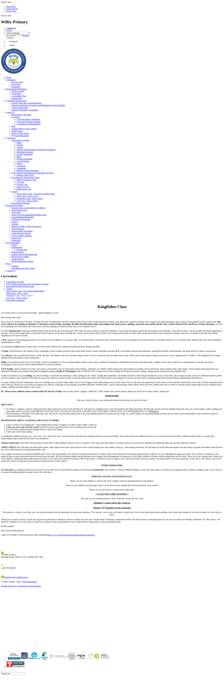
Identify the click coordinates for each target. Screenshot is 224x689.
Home (8, 77)
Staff (13, 126)
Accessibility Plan (18, 96)
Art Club (20, 182)
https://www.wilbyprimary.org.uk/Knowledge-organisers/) (71, 535)
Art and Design (23, 161)
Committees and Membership (29, 124)
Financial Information (20, 136)
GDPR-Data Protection (20, 219)
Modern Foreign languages (28, 170)
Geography (21, 166)
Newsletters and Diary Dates (23, 268)
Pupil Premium (17, 252)
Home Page (11, 6)
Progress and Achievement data (24, 254)
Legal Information (29, 582)
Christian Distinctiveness (16, 101)
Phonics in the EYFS (25, 175)
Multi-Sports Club (24, 189)
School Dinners (17, 229)
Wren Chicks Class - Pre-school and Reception (36, 194)
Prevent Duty (22, 250)
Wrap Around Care (19, 210)
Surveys (14, 222)
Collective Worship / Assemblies (24, 110)
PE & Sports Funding (20, 257)
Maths (19, 143)
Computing (21, 168)
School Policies (17, 259)
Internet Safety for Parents (22, 231)
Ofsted (14, 245)
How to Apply (17, 82)
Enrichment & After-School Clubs (25, 177)
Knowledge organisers (20, 203)
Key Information (13, 243)
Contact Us (10, 271)
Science (20, 147)
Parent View (11, 11)
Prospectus (15, 87)
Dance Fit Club (23, 187)
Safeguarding (16, 98)
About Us (10, 112)
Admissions (11, 80)
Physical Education (24, 159)
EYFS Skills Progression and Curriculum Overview (32, 173)
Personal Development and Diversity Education (36, 150)
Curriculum (11, 138)
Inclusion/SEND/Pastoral (16, 89)
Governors (15, 117)
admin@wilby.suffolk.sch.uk (16, 577)
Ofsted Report (12, 9)
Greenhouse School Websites (29, 586)
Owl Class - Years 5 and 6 (27, 201)
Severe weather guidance (21, 236)
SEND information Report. (22, 261)
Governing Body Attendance (28, 119)
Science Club (22, 184)
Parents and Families (14, 205)
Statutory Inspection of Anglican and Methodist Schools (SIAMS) (38, 105)
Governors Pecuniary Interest (28, 122)
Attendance (16, 240)
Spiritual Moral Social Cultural (23, 129)
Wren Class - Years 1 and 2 (28, 196)
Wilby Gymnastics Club (26, 180)
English (20, 145)
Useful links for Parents (21, 233)
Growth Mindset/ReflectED (22, 217)
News (8, 264)
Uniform (14, 224)
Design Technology (25, 154)
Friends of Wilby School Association (26, 226)
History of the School (20, 133)
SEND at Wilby (17, 91)
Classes (14, 191)
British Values (17, 131)
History (20, 163)
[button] (11, 28)
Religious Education (25, 152)
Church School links (19, 108)
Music (19, 156)
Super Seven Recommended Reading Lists (28, 215)
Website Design (7, 586)
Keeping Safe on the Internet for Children (28, 208)
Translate (25, 35)
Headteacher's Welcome (21, 115)
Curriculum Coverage (20, 140)
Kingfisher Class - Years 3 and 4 (30, 198)
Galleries (15, 266)
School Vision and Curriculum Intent (26, 103)
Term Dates (16, 212)
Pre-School (15, 84)
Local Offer (16, 94)
